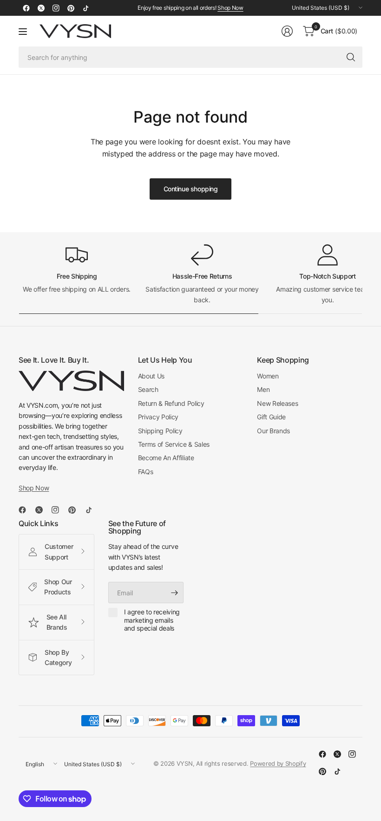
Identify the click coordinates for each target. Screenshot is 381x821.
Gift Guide (271, 417)
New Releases (277, 403)
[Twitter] (40, 7)
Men (263, 389)
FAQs (145, 472)
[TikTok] (85, 7)
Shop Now (230, 7)
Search (148, 389)
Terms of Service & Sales (174, 444)
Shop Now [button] (34, 488)
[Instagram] (55, 7)
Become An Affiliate (166, 458)
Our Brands (273, 431)
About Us (151, 376)
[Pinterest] (70, 7)
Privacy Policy (158, 417)
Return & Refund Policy (171, 403)
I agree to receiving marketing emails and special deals (152, 620)
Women (267, 376)
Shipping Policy (160, 431)
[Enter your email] (174, 592)
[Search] (350, 57)
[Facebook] (26, 7)
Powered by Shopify (278, 763)
